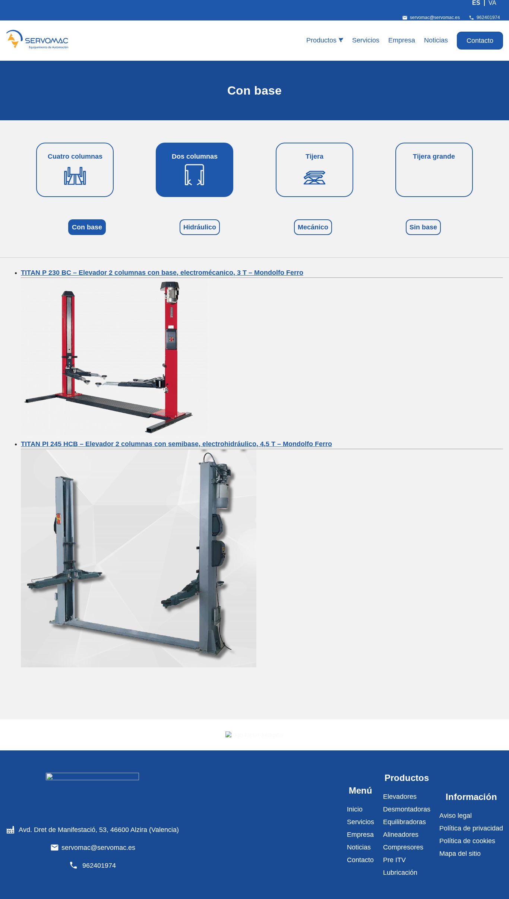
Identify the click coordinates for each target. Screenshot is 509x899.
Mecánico (313, 227)
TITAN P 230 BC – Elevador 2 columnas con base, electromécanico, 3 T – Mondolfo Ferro (162, 272)
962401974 (488, 17)
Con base (87, 227)
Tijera (314, 156)
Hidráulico (199, 227)
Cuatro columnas (75, 156)
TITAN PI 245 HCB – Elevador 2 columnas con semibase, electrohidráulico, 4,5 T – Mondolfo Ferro (176, 444)
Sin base (423, 227)
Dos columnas (195, 156)
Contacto (480, 40)
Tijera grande (434, 156)
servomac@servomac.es (435, 17)
